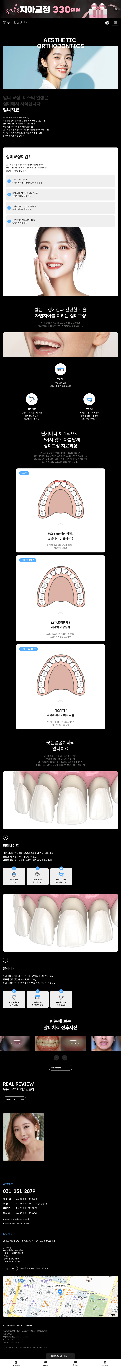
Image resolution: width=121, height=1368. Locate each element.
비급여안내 (28, 1325)
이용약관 (19, 1325)
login (17, 1043)
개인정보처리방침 (9, 1325)
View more (56, 1068)
